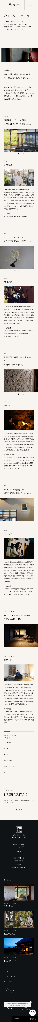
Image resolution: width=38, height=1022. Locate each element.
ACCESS (7, 773)
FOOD (6, 754)
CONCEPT (7, 742)
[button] (18, 154)
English (9, 981)
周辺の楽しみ (10, 976)
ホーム (8, 971)
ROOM (6, 749)
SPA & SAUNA (9, 761)
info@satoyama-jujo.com (19, 867)
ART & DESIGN (9, 767)
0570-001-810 (19, 858)
